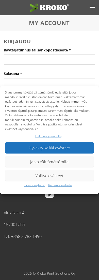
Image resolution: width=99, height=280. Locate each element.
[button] (92, 7)
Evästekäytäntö (34, 185)
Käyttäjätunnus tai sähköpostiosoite (46, 49)
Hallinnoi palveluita (48, 136)
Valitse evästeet (49, 175)
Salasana (21, 73)
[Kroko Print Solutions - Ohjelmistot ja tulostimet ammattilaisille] (49, 7)
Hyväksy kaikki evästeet (49, 147)
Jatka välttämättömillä (49, 161)
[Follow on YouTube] (49, 195)
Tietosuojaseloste (60, 185)
